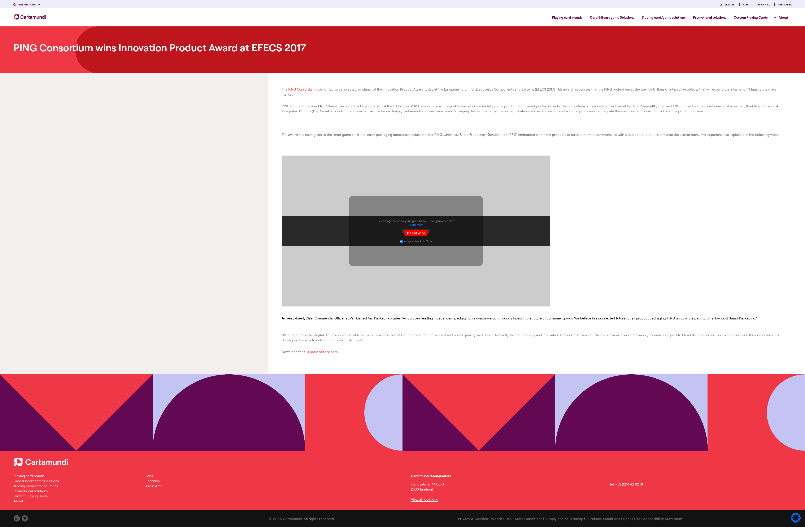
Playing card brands (567, 17)
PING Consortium (301, 89)
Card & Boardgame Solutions (612, 17)
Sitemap (576, 519)
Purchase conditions (603, 519)
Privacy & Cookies (473, 519)
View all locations (424, 499)
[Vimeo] (25, 518)
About (783, 17)
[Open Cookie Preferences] (796, 521)
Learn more (415, 225)
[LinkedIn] (17, 518)
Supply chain (555, 519)
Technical (763, 4)
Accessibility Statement (663, 519)
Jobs (746, 4)
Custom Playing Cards (751, 17)
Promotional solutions (709, 17)
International (27, 4)
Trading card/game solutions (664, 17)
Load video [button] (417, 233)
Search (729, 4)
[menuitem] (567, 17)
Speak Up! (631, 519)
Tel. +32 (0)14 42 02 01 (626, 484)
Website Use (501, 519)
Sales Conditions (528, 519)
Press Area (785, 4)
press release (320, 352)
